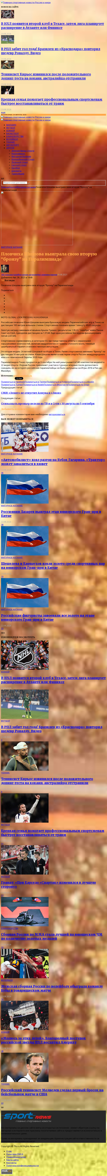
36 (2, 472)
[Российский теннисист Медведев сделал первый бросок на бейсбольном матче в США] (25, 1081)
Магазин (11, 124)
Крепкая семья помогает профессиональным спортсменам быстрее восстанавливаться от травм (51, 101)
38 (2, 524)
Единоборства (14, 136)
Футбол (10, 127)
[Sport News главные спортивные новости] (27, 1122)
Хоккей (10, 130)
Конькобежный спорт (23, 159)
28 (2, 1051)
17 (2, 895)
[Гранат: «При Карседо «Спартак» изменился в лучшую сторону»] (25, 873)
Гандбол (15, 168)
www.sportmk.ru (22, 375)
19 (2, 576)
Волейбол (12, 139)
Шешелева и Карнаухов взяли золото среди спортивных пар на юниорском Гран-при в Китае (53, 566)
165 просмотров (9, 274)
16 (2, 999)
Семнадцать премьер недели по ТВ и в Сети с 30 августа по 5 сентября (47, 403)
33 (2, 628)
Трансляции (17, 173)
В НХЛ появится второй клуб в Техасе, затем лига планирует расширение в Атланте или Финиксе (52, 26)
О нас (9, 1151)
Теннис (10, 142)
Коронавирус (18, 153)
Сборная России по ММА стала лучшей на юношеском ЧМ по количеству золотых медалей (51, 936)
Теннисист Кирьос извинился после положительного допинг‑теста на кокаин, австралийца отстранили (46, 76)
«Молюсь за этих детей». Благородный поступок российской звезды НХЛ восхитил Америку (43, 1040)
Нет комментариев (47, 274)
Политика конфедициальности (22, 1165)
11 (2, 843)
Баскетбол (12, 133)
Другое (10, 147)
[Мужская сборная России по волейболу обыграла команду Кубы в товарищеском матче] (25, 977)
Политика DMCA (14, 1154)
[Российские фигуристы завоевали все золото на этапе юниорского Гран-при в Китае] (25, 606)
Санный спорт (19, 165)
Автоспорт (12, 145)
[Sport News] (25, 2)
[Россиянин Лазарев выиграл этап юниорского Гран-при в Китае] (25, 502)
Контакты (11, 1162)
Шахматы (16, 170)
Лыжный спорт (19, 162)
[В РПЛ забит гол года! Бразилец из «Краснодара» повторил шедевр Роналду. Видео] (7, 42)
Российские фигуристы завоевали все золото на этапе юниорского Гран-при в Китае (48, 617)
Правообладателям (16, 1157)
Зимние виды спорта (22, 150)
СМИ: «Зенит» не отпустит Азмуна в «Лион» (31, 392)
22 (2, 1103)
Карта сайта (12, 1159)
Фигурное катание (21, 156)
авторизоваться (57, 414)
